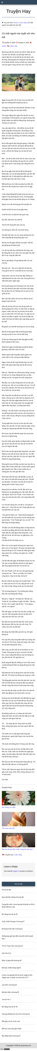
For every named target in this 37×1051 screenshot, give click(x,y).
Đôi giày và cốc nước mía (11, 1021)
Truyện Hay (18, 11)
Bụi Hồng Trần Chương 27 (11, 1036)
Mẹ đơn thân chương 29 (10, 992)
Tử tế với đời (6, 890)
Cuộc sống (18, 855)
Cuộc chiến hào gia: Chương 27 (13, 921)
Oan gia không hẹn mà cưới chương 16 (16, 1014)
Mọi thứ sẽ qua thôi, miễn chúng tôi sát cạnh (17, 849)
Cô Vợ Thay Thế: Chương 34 (12, 946)
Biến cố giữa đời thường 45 (11, 960)
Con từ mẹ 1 (6, 999)
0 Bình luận (13, 46)
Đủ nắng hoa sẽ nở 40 (10, 1007)
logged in (16, 871)
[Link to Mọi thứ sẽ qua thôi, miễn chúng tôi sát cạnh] (18, 840)
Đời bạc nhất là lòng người (11, 968)
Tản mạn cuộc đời (8, 828)
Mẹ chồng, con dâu (8, 807)
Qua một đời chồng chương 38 (12, 897)
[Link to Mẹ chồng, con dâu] (18, 798)
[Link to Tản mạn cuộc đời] (18, 819)
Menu (18, 2)
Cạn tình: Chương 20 (9, 985)
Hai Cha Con (6, 953)
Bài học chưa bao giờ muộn (11, 1029)
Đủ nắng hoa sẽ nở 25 (10, 914)
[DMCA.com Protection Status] (5, 1050)
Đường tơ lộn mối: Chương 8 (12, 929)
